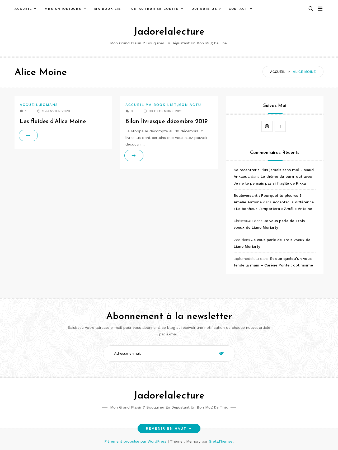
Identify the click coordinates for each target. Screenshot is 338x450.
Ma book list (109, 9)
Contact (238, 9)
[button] (311, 9)
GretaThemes (221, 441)
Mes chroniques (63, 9)
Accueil (23, 9)
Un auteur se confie (154, 9)
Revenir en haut (166, 428)
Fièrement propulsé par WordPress (136, 441)
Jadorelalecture (169, 32)
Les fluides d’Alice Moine (53, 122)
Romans (49, 105)
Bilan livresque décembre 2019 (166, 122)
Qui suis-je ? (206, 9)
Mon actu (189, 105)
